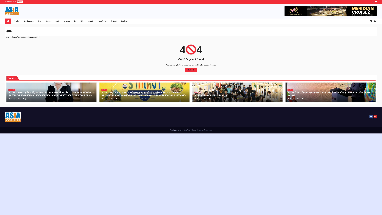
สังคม (39, 21)
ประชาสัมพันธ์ (101, 21)
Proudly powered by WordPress (180, 130)
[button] (371, 21)
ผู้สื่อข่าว (27, 99)
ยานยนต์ (90, 21)
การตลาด (67, 21)
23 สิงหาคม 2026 (202, 99)
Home (7, 37)
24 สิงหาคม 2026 (16, 99)
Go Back (191, 70)
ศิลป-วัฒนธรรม (29, 21)
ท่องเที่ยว (48, 21)
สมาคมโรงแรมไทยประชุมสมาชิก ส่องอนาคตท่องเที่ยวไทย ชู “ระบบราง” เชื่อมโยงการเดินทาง (329, 94)
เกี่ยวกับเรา (124, 21)
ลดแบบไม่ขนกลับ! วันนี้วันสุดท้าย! (211, 95)
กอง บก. (120, 99)
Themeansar (208, 130)
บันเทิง (57, 21)
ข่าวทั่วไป (113, 21)
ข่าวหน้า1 (16, 21)
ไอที (75, 21)
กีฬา (82, 21)
